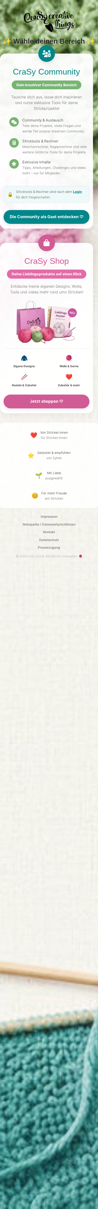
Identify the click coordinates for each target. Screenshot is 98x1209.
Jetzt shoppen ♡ (46, 401)
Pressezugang (49, 547)
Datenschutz (49, 540)
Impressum (49, 516)
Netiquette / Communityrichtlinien (49, 524)
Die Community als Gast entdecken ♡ (46, 216)
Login (77, 192)
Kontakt (49, 532)
